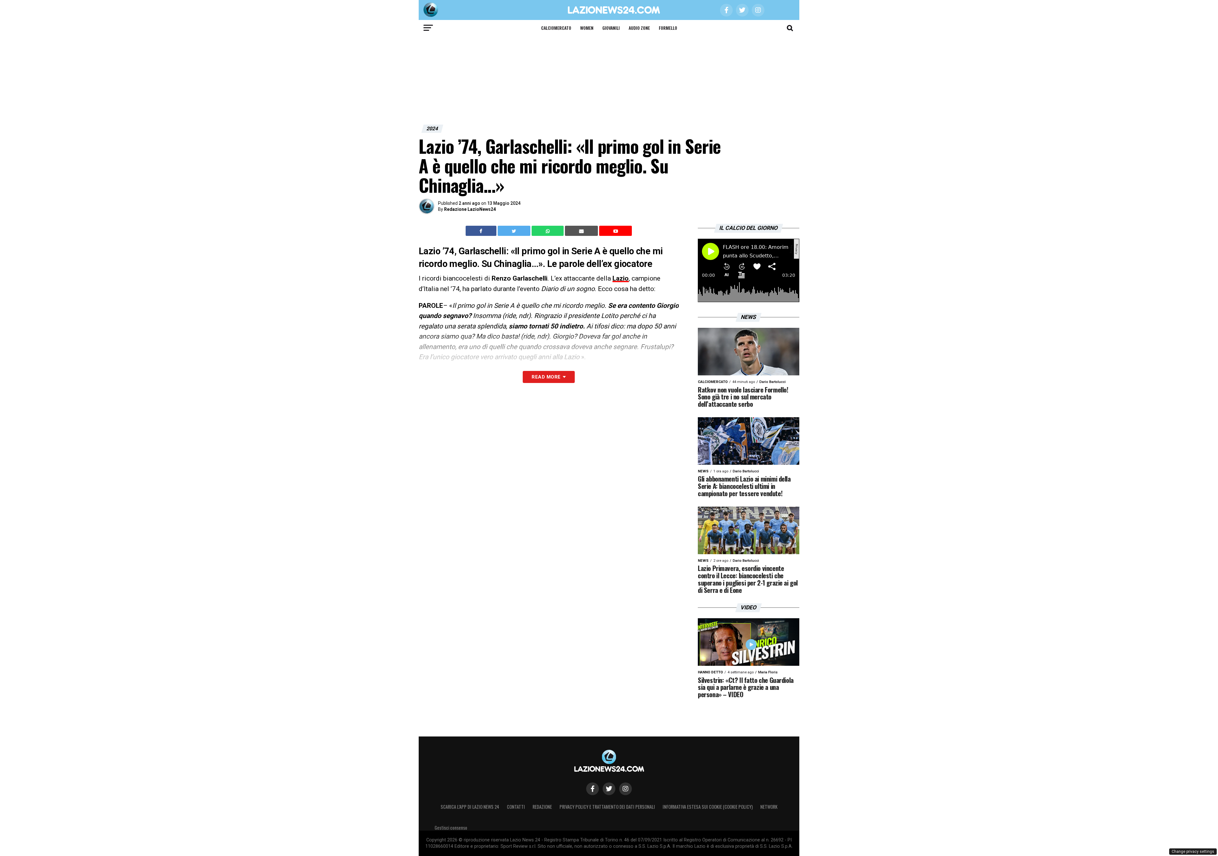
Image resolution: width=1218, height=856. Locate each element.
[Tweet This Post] (515, 231)
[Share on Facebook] (482, 231)
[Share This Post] (548, 231)
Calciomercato (556, 27)
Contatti (516, 806)
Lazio (620, 278)
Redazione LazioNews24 (470, 209)
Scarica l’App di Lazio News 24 (470, 806)
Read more (546, 377)
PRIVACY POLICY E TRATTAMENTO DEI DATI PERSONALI (607, 806)
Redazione (542, 806)
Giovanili (611, 27)
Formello (668, 27)
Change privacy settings (1193, 851)
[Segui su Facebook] (592, 788)
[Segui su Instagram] (625, 788)
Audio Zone (639, 27)
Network (768, 806)
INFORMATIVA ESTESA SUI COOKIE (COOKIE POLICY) (708, 806)
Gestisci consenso (451, 827)
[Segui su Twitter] (609, 788)
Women (586, 27)
